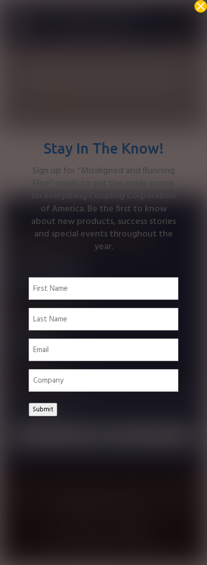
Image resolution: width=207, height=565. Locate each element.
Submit (43, 409)
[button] (200, 6)
